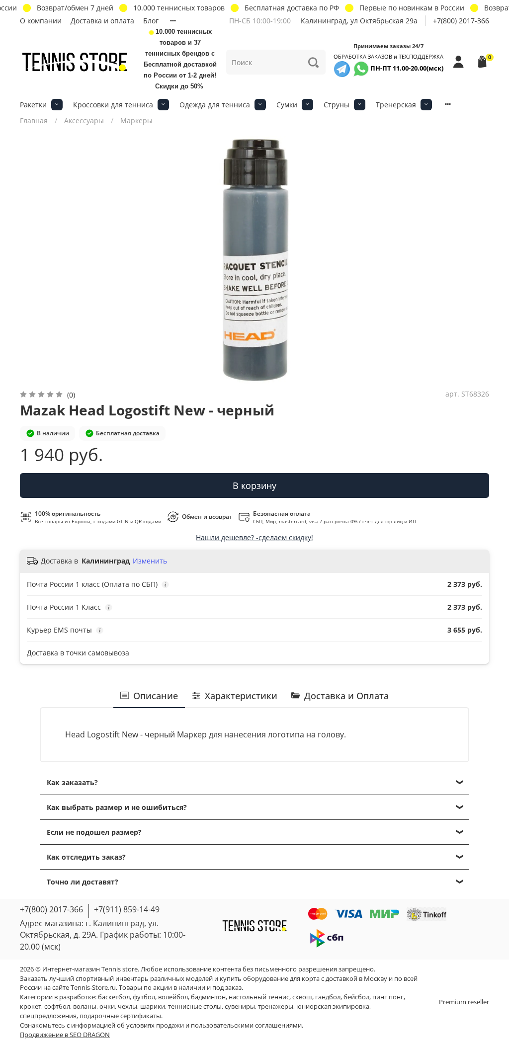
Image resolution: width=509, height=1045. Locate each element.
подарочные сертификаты (120, 1016)
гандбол (327, 997)
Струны (336, 104)
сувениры (240, 1006)
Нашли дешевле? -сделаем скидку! (254, 537)
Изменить (150, 561)
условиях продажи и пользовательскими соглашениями (214, 1025)
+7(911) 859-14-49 (127, 909)
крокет (30, 1006)
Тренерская (396, 104)
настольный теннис (259, 997)
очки (107, 1006)
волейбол (173, 997)
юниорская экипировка (332, 1006)
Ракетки (33, 104)
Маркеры (136, 120)
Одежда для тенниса (214, 104)
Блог (151, 20)
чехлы (127, 1006)
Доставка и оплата (102, 20)
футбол (144, 997)
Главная (34, 120)
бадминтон (208, 997)
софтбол (57, 1006)
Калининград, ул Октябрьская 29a (359, 20)
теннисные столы (195, 1006)
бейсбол (356, 997)
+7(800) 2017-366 (461, 20)
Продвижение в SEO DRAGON (65, 1035)
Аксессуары (84, 120)
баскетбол (114, 997)
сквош (302, 997)
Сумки (286, 104)
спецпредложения (48, 1016)
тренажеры (275, 1006)
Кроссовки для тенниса (113, 104)
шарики (152, 1006)
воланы (84, 1006)
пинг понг (388, 997)
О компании (41, 20)
